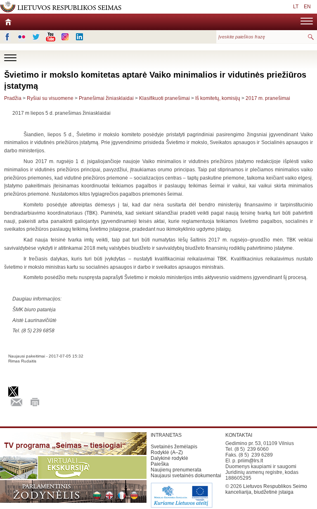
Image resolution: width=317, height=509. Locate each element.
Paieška (160, 464)
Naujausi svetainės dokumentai (186, 475)
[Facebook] (7, 37)
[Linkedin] (79, 37)
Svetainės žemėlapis (174, 447)
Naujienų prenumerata (176, 470)
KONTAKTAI (238, 435)
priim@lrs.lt (250, 461)
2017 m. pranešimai (268, 98)
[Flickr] (22, 37)
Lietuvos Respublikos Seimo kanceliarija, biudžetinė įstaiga (266, 489)
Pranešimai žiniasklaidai (106, 98)
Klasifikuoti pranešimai (164, 98)
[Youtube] (51, 37)
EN (307, 6)
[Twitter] (36, 37)
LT (295, 6)
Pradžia (12, 98)
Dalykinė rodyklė (169, 458)
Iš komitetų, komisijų (217, 98)
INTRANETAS (166, 435)
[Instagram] (65, 37)
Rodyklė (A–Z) (167, 452)
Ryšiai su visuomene (50, 98)
